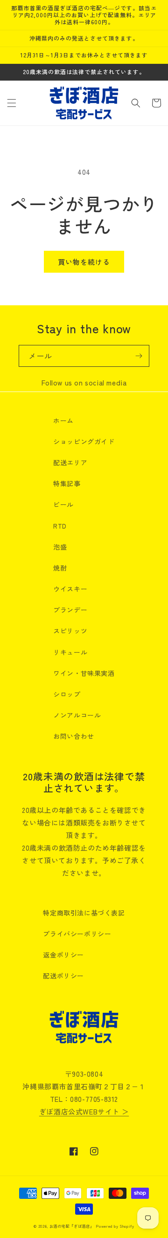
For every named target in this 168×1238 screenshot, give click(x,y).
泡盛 (60, 546)
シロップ (66, 694)
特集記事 (66, 483)
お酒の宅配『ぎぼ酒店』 (71, 1226)
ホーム (63, 420)
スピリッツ (70, 630)
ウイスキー (70, 588)
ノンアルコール (77, 715)
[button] (11, 103)
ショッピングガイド (83, 441)
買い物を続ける (84, 262)
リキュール (70, 652)
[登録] (138, 356)
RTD (60, 525)
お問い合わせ (73, 736)
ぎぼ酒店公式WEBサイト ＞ (84, 1111)
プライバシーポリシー (77, 933)
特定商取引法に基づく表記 (84, 912)
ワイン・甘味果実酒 (83, 673)
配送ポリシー (63, 975)
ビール (63, 504)
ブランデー (70, 609)
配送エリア (70, 462)
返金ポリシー (63, 954)
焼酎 (60, 567)
